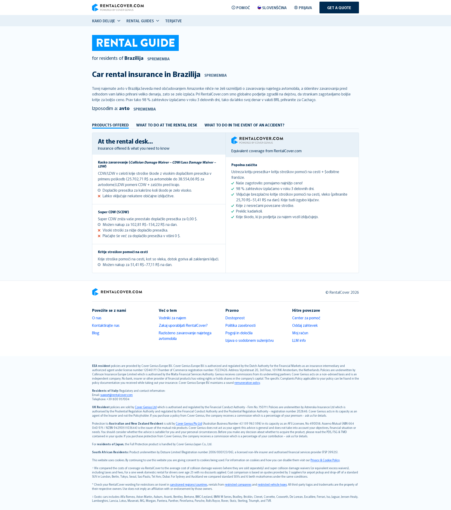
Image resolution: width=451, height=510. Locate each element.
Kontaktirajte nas (106, 325)
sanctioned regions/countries (188, 484)
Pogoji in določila (239, 332)
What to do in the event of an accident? (244, 125)
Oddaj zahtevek (305, 325)
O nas (96, 317)
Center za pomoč (306, 317)
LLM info (299, 340)
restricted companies (238, 484)
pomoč (243, 7)
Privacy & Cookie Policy (325, 460)
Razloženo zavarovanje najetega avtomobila (185, 335)
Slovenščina (274, 7)
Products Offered (110, 125)
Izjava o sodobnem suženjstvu (250, 340)
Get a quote (339, 7)
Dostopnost (235, 317)
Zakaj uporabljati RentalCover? (183, 325)
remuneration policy (247, 382)
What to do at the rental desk (166, 125)
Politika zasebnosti (241, 325)
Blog (95, 332)
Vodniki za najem (172, 317)
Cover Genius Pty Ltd (189, 423)
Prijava (305, 7)
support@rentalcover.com (116, 395)
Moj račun (300, 332)
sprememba (158, 58)
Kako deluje (103, 20)
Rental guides (140, 20)
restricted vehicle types (272, 484)
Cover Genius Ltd (146, 407)
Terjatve (173, 20)
